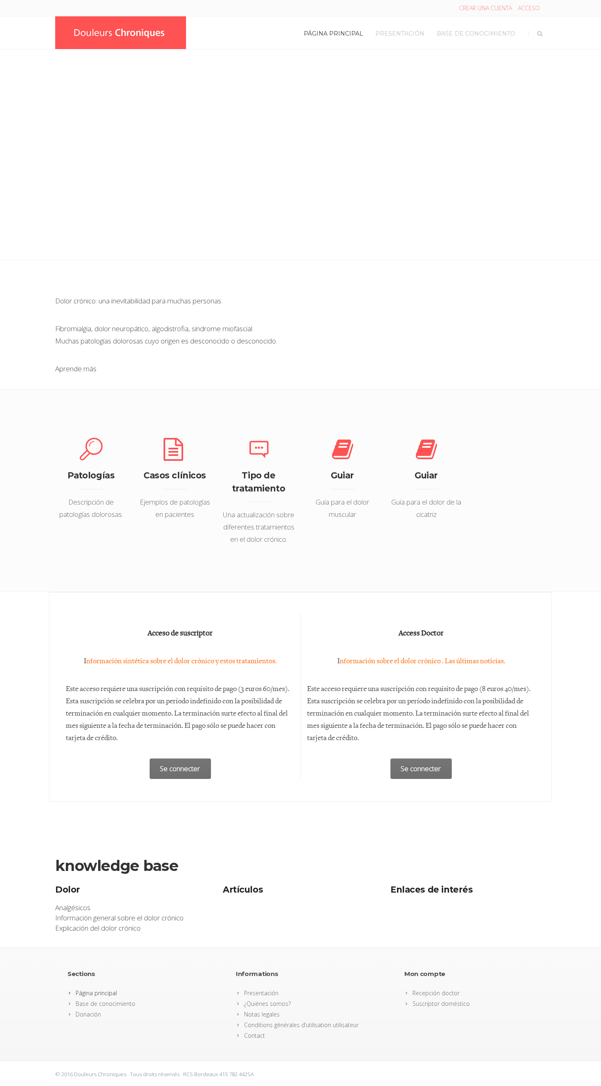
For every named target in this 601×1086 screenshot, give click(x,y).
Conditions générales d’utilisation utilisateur (301, 1025)
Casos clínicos (175, 475)
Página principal (333, 33)
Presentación (399, 33)
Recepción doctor (436, 993)
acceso (529, 8)
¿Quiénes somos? (267, 1003)
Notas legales (262, 1014)
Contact (254, 1035)
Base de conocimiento (476, 33)
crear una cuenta (485, 8)
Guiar (342, 475)
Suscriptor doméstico (441, 1003)
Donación (88, 1014)
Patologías (91, 475)
